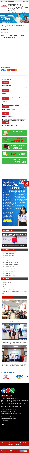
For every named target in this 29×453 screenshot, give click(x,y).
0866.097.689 (11, 1)
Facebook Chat (15, 450)
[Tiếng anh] (27, 1)
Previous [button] (1, 18)
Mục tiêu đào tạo (7, 282)
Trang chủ (3, 25)
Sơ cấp (4, 284)
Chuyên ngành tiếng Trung (9, 253)
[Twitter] (5, 70)
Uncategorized (9, 25)
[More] (16, 70)
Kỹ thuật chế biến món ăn (8, 266)
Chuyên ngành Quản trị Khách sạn (10, 262)
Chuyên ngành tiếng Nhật (8, 257)
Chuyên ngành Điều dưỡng (9, 275)
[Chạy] (3, 245)
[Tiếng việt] (24, 1)
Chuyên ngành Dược (7, 273)
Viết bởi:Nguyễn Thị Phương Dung (8, 39)
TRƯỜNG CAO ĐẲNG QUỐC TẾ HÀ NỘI (15, 8)
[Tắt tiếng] (23, 245)
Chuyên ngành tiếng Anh (8, 255)
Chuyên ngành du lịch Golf (9, 268)
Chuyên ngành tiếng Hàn (8, 260)
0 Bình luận (19, 39)
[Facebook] (2, 70)
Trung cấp (5, 286)
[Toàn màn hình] (25, 245)
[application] (14, 240)
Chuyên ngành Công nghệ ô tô (9, 271)
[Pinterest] (13, 70)
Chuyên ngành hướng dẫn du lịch (10, 264)
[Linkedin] (10, 70)
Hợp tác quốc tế (7, 297)
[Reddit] (8, 70)
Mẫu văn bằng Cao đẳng (8, 289)
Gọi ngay (3, 450)
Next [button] (27, 18)
